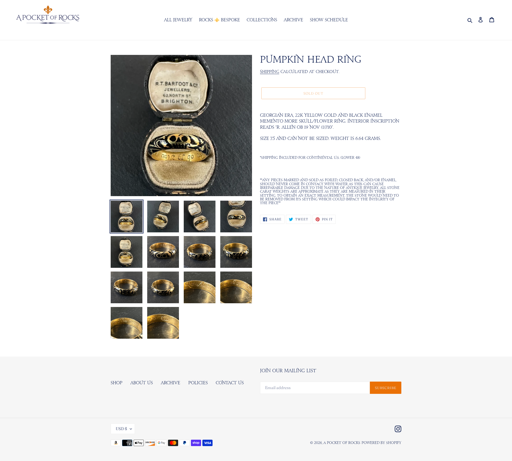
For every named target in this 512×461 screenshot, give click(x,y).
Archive (170, 383)
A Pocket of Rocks (341, 443)
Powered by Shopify (381, 443)
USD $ (121, 428)
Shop (116, 383)
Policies (198, 383)
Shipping (269, 72)
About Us (141, 383)
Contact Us (230, 383)
